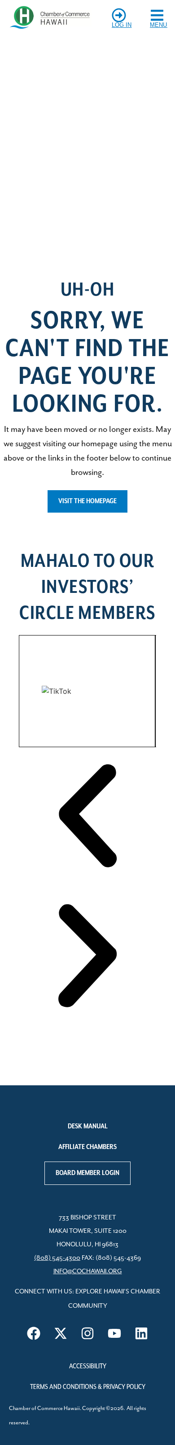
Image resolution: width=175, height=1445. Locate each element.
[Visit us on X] (60, 1333)
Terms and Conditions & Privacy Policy (87, 1387)
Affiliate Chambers (87, 1147)
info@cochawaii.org (87, 1271)
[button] (87, 817)
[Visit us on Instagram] (87, 1333)
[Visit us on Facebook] (33, 1333)
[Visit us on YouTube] (114, 1333)
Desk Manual (88, 1127)
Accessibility (87, 1366)
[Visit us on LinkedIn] (141, 1333)
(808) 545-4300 (57, 1258)
